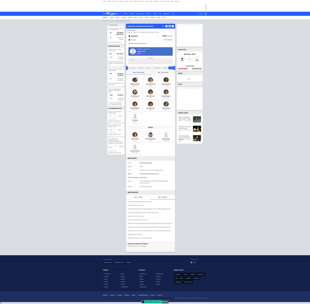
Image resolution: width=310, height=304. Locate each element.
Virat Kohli (128, 262)
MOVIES (121, 1)
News (135, 17)
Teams (158, 17)
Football (131, 13)
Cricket (125, 13)
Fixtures (124, 17)
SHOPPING (156, 1)
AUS (138, 72)
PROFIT (114, 1)
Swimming (178, 282)
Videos (147, 17)
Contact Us (159, 295)
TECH (146, 1)
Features (152, 17)
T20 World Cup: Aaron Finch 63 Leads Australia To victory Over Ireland (184, 127)
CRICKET (126, 1)
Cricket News (183, 113)
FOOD (131, 1)
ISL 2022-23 (143, 273)
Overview (148, 68)
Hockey (193, 274)
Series (117, 17)
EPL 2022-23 (159, 273)
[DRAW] (189, 59)
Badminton (166, 13)
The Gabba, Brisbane (146, 163)
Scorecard (140, 68)
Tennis (155, 13)
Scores (112, 17)
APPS (161, 1)
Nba (182, 278)
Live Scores (107, 273)
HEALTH (142, 1)
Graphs (165, 68)
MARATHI (177, 1)
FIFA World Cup (107, 262)
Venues (106, 286)
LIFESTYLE (136, 1)
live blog (132, 68)
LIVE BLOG (180, 139)
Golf (160, 13)
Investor (134, 295)
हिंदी (117, 1)
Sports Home (106, 21)
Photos (141, 17)
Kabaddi (188, 278)
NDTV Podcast (140, 13)
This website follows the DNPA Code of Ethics (164, 298)
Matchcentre (143, 286)
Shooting (196, 278)
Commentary (157, 68)
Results (130, 17)
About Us (112, 295)
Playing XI (172, 68)
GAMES (150, 1)
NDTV (104, 1)
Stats (180, 84)
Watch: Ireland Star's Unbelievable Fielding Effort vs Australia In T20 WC (184, 118)
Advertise (105, 295)
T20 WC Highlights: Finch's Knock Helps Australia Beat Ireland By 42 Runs (184, 137)
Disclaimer (126, 295)
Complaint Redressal (143, 295)
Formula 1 (148, 13)
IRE (163, 72)
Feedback (119, 295)
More (163, 17)
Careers (153, 295)
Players (123, 284)
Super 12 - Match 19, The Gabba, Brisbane (139, 32)
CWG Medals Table (119, 262)
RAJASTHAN (166, 1)
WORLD (109, 1)
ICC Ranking (124, 286)
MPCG (172, 1)
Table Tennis (188, 282)
